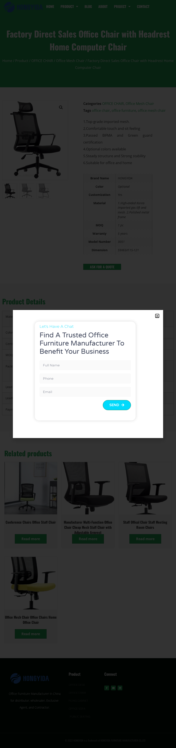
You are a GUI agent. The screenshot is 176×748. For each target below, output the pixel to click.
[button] (157, 315)
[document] (88, 374)
